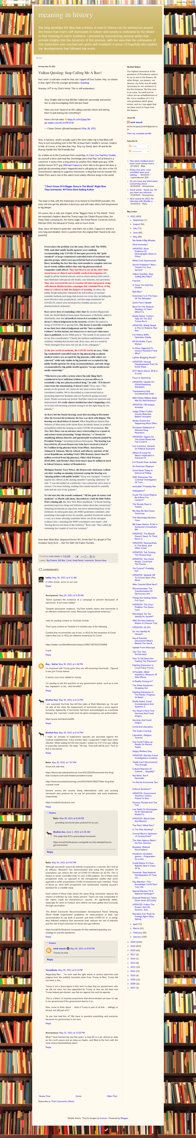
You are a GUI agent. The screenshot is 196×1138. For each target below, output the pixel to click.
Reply (48, 586)
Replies (52, 813)
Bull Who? (137, 291)
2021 (133, 216)
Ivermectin (89, 560)
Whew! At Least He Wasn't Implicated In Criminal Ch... (143, 455)
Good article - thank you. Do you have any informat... (143, 191)
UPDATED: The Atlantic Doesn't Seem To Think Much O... (144, 536)
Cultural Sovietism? (141, 789)
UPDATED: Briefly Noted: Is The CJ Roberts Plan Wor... (144, 328)
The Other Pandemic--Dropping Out (143, 686)
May (135, 236)
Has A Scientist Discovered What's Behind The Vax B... (143, 641)
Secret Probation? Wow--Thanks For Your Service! (144, 267)
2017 (133, 954)
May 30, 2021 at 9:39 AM (71, 595)
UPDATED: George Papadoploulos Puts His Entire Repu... (145, 364)
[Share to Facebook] (90, 556)
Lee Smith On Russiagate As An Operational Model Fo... (144, 812)
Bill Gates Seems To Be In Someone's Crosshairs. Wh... (145, 527)
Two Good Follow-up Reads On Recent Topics (142, 744)
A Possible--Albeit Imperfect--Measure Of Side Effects (144, 674)
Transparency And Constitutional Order (143, 392)
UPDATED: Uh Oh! (141, 627)
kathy (48, 577)
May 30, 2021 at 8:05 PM (82, 948)
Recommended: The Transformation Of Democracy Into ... (142, 591)
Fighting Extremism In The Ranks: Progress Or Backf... (143, 695)
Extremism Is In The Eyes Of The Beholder (144, 297)
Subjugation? (138, 490)
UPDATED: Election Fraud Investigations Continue (145, 756)
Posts (134, 146)
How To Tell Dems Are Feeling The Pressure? (144, 659)
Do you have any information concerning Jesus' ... (144, 182)
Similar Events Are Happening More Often (144, 422)
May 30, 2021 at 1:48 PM (71, 664)
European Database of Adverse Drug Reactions (143, 430)
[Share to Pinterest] (93, 556)
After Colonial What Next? (144, 584)
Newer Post (44, 1096)
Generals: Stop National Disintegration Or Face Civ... (144, 875)
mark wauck (59, 948)
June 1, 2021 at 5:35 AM (78, 832)
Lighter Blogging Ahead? (144, 357)
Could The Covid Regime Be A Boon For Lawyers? (144, 497)
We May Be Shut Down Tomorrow (143, 512)
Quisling (84, 82)
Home (39, 57)
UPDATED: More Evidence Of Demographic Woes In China (144, 252)
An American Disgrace (143, 466)
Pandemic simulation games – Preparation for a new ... (143, 856)
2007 (133, 988)
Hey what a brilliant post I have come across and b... (143, 162)
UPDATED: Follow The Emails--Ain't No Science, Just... (143, 907)
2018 (133, 950)
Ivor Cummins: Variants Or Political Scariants (143, 447)
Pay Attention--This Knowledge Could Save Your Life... (144, 884)
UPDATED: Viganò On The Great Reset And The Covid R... (143, 439)
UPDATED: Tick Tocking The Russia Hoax (143, 553)
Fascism (136, 280)
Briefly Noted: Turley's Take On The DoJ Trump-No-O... (143, 318)
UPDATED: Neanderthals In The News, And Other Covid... (144, 545)
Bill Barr (61, 560)
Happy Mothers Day (142, 751)
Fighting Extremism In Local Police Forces (143, 666)
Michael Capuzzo (72, 165)
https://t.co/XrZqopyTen (79, 119)
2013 (133, 963)
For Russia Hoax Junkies (144, 462)
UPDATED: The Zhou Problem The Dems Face (143, 607)
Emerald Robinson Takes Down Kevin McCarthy (144, 899)
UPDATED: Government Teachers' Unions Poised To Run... (144, 796)
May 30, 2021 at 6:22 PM (71, 732)
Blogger (124, 1118)
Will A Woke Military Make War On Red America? (144, 399)
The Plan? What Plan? (143, 825)
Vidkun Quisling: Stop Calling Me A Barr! (142, 275)
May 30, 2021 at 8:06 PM (72, 818)
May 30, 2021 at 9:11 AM (64, 577)
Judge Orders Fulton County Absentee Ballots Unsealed (142, 414)
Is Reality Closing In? (142, 681)
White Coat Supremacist (144, 260)
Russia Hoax (100, 560)
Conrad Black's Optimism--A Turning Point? (145, 834)
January (137, 937)
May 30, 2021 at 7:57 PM (64, 762)
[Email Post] (77, 556)
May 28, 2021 (89, 128)
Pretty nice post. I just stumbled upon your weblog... (140, 172)
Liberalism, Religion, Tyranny (142, 736)
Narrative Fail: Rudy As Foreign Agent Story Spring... (143, 916)
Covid (68, 560)
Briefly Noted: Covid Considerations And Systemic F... (143, 704)
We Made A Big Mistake (143, 240)
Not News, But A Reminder (140, 776)
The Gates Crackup (141, 731)
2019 (133, 946)
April (135, 924)
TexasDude (51, 970)
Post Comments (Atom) (63, 1101)
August (136, 224)
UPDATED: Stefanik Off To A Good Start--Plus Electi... (144, 577)
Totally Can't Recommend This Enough (144, 763)
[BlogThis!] (85, 556)
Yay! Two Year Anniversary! (139, 653)
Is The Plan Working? (142, 829)
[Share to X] (88, 556)
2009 (133, 979)
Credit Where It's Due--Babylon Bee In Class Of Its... (143, 866)
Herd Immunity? (140, 244)
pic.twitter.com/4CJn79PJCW (59, 122)
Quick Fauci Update (142, 302)
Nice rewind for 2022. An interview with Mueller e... (142, 199)
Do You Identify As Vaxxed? (141, 632)
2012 (133, 967)
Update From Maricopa (143, 647)
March (136, 928)
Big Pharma (52, 560)
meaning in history (65, 14)
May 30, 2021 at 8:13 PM (70, 970)
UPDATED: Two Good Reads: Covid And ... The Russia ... (143, 561)
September (138, 220)
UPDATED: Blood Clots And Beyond (143, 819)
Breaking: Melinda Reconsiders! (141, 848)
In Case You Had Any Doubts (101, 155)
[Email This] (82, 556)
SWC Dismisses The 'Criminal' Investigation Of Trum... (144, 480)
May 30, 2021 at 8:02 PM (64, 862)
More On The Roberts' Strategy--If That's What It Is (143, 309)
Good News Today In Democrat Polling (142, 471)
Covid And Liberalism (142, 727)
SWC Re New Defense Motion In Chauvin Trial (144, 621)
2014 (133, 958)
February (138, 932)
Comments (136, 151)
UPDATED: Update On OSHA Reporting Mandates (143, 384)
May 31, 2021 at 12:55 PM (72, 1032)
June (135, 232)
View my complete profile (139, 133)
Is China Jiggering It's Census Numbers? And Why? (144, 351)
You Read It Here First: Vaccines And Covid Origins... (143, 713)
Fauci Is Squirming (141, 378)
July (135, 228)
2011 (133, 971)
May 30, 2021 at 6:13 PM (71, 700)
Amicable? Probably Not (144, 486)
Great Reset (78, 560)
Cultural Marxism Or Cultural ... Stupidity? (143, 770)
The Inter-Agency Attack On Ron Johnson (144, 841)
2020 (133, 942)
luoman (103, 1118)
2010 (133, 975)
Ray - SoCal (52, 664)
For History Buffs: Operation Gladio (141, 335)
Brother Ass (52, 700)
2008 (133, 983)
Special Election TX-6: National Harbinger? (143, 892)
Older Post (112, 1096)
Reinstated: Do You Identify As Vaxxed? (143, 615)
